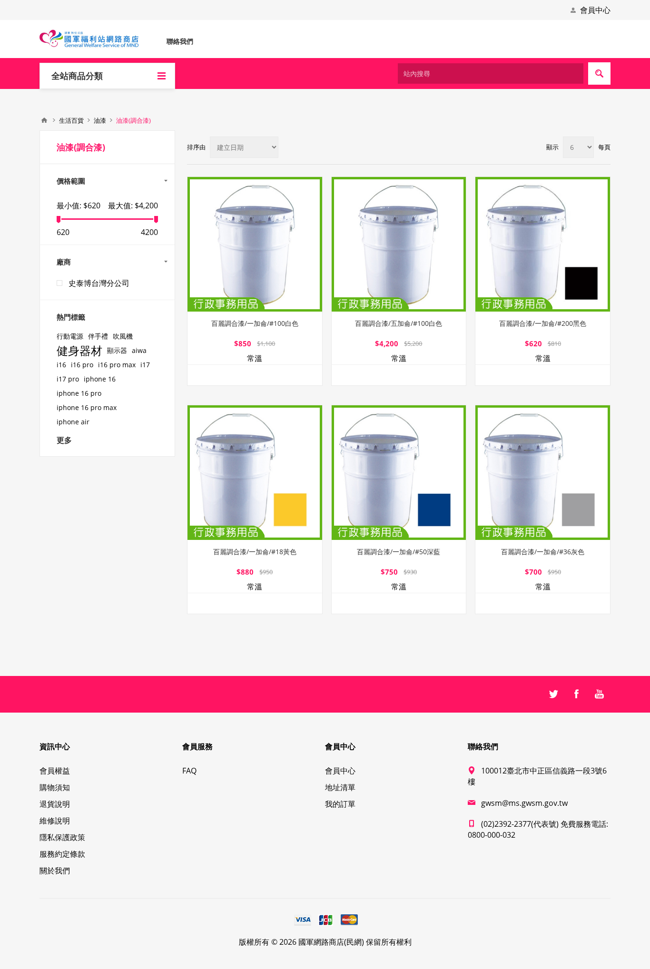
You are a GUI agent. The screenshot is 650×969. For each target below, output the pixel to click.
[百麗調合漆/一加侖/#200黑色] (543, 244)
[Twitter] (553, 694)
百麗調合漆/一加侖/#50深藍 (398, 551)
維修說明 (54, 820)
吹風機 (123, 336)
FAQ (189, 770)
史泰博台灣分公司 (99, 283)
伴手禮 (98, 336)
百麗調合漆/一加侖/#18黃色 (254, 551)
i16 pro (82, 364)
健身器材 (79, 350)
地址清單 (340, 787)
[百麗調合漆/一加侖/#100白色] (255, 244)
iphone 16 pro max (87, 407)
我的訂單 (340, 804)
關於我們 (54, 870)
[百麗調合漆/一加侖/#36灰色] (543, 473)
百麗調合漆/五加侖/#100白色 (398, 323)
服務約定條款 (62, 854)
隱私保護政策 (62, 837)
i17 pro (68, 378)
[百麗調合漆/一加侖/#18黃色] (255, 473)
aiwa (139, 350)
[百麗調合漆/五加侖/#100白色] (399, 244)
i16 (61, 364)
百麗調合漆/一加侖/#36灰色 (542, 551)
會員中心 (595, 10)
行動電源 (70, 336)
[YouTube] (599, 694)
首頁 (44, 120)
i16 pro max (117, 364)
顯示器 (117, 350)
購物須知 (54, 787)
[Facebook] (576, 694)
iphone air (73, 421)
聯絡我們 (180, 41)
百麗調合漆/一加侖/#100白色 (254, 323)
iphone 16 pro (79, 393)
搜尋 (599, 73)
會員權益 (54, 770)
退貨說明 (54, 804)
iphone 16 (100, 378)
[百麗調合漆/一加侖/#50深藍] (399, 473)
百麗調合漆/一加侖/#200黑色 (542, 323)
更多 (64, 440)
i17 (145, 364)
